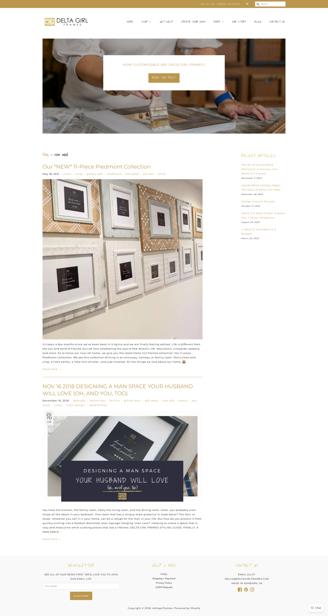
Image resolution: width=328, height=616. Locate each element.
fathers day (97, 400)
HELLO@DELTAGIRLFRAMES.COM (247, 578)
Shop (145, 22)
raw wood (132, 173)
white (162, 173)
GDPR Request (164, 587)
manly (183, 400)
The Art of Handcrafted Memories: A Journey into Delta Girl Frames (259, 169)
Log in (204, 4)
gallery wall (95, 173)
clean (67, 173)
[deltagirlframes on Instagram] (252, 590)
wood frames (98, 405)
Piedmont (114, 173)
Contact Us (277, 22)
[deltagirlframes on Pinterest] (246, 590)
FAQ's (164, 574)
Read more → (52, 369)
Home (130, 22)
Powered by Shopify (187, 608)
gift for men (132, 400)
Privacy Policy (164, 582)
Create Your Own (193, 22)
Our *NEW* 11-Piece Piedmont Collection (97, 166)
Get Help (166, 22)
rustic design (75, 405)
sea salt (148, 173)
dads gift (79, 400)
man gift (168, 400)
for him (115, 400)
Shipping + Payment (164, 578)
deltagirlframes (162, 608)
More (218, 22)
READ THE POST (164, 77)
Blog (258, 22)
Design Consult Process (257, 201)
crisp (79, 173)
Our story (239, 22)
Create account (228, 4)
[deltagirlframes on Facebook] (240, 590)
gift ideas (151, 400)
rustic (58, 405)
